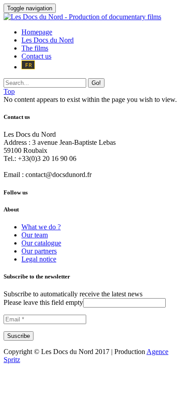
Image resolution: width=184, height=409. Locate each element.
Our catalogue (41, 243)
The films (34, 48)
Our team (34, 235)
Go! (96, 83)
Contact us (36, 56)
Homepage (36, 32)
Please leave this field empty (43, 302)
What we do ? (41, 227)
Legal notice (38, 259)
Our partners (39, 251)
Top (9, 91)
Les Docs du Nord (47, 40)
